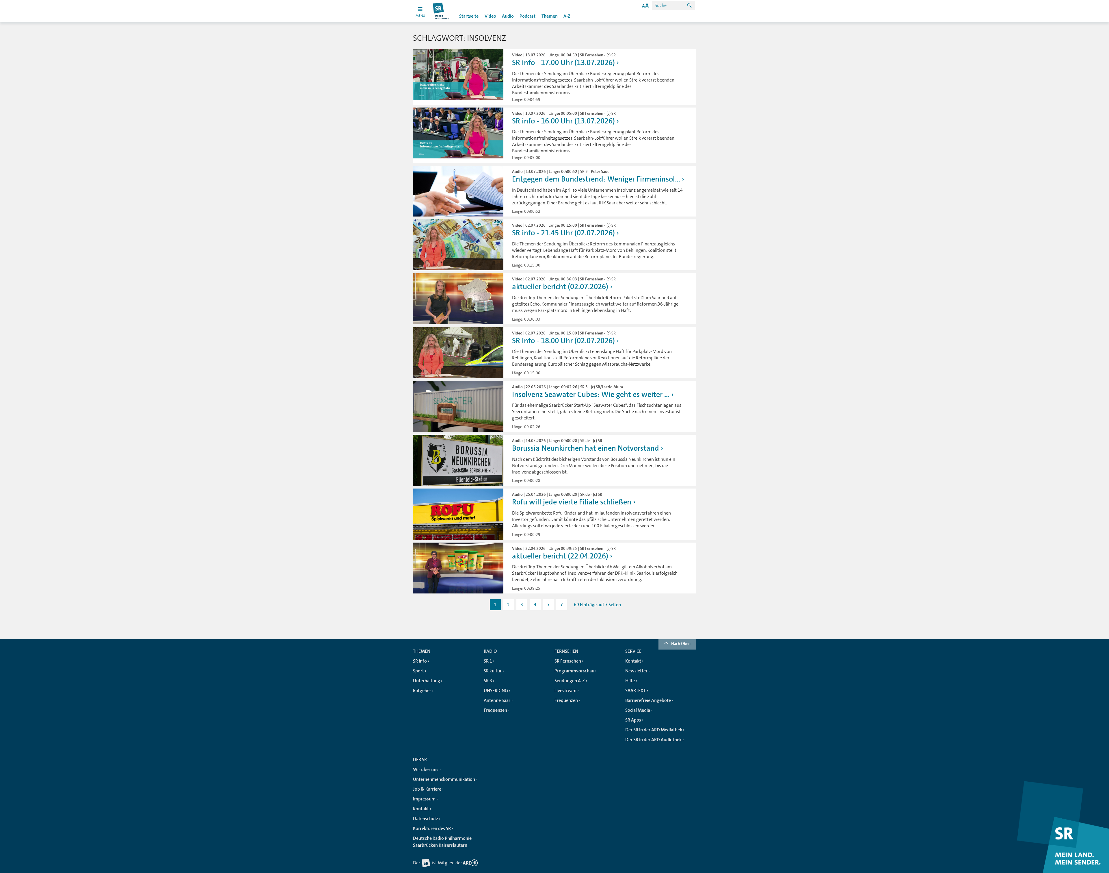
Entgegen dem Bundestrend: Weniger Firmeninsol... (596, 179)
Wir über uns (425, 769)
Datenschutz (425, 819)
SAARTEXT (635, 690)
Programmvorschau (574, 671)
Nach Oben (681, 643)
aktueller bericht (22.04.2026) (560, 556)
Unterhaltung (426, 681)
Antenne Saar (497, 700)
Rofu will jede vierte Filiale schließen (571, 502)
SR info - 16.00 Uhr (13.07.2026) (563, 121)
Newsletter (636, 671)
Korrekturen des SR (432, 828)
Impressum (424, 799)
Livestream (565, 690)
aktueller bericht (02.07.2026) (560, 286)
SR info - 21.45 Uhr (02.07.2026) (563, 233)
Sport (418, 671)
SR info (420, 661)
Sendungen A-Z (569, 681)
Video (490, 16)
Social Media (637, 710)
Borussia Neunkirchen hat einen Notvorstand (585, 448)
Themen (550, 16)
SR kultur (493, 671)
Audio (508, 16)
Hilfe (630, 681)
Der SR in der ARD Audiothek (653, 740)
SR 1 (488, 661)
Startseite (469, 16)
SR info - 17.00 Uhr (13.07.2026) (563, 62)
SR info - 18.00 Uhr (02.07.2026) (563, 340)
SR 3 (488, 681)
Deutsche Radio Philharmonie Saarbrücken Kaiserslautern (442, 841)
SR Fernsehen (567, 661)
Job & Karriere (427, 789)
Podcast (527, 16)
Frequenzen (495, 710)
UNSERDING (496, 690)
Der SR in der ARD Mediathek (653, 730)
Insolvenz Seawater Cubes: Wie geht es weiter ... (590, 394)
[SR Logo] (441, 11)
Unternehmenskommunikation (444, 779)
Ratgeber (422, 690)
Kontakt (633, 661)
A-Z (566, 16)
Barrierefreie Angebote (648, 700)
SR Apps (633, 720)
